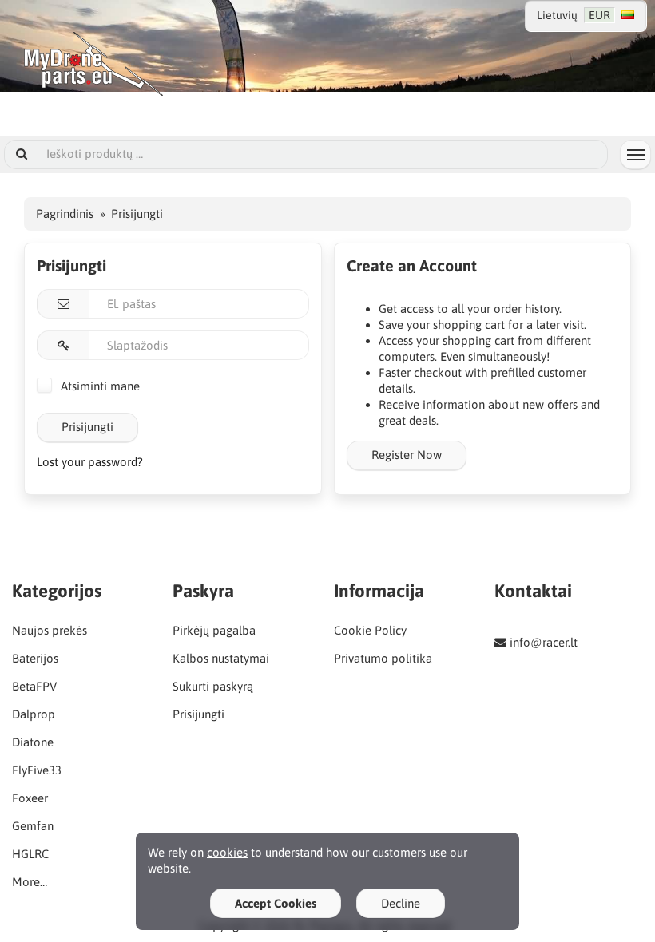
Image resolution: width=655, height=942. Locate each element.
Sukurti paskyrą (213, 686)
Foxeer (30, 798)
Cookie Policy (370, 630)
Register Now (406, 454)
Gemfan (33, 826)
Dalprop (33, 714)
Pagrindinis (64, 213)
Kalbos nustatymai (221, 658)
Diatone (33, 742)
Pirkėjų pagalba (214, 630)
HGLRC (30, 854)
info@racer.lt (544, 642)
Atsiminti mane (99, 386)
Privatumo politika (383, 658)
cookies (227, 852)
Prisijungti (87, 426)
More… (29, 882)
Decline (400, 903)
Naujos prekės (49, 630)
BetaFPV (34, 686)
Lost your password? (90, 462)
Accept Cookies (275, 903)
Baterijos (35, 658)
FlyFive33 (37, 770)
